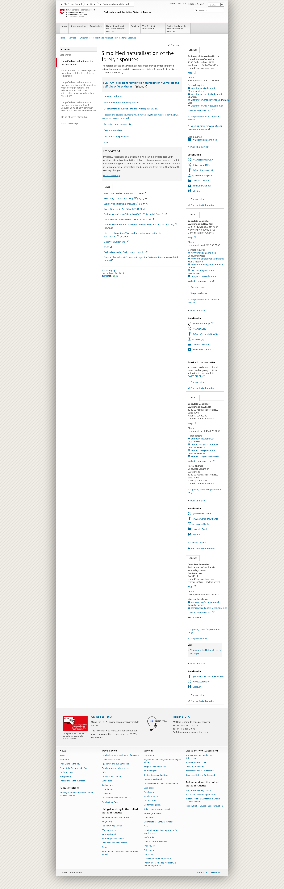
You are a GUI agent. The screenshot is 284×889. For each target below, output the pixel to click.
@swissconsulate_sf (202, 681)
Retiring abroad (109, 834)
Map (190, 72)
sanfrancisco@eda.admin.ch (205, 602)
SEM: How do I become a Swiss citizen (123, 193)
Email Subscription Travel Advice (116, 798)
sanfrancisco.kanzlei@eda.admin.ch (209, 607)
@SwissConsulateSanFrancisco (208, 676)
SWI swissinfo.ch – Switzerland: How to (124, 252)
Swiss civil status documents (117, 124)
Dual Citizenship (111, 175)
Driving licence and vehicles (156, 775)
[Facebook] (103, 276)
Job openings (65, 776)
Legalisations (149, 788)
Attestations (149, 792)
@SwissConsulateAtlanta (205, 518)
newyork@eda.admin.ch (203, 252)
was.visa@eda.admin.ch (205, 139)
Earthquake (107, 781)
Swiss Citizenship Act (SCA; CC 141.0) (123, 209)
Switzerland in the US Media (72, 781)
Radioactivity (107, 785)
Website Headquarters (199, 110)
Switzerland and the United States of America (177, 28)
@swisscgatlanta (200, 524)
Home (62, 38)
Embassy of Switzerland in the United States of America (76, 794)
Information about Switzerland (200, 771)
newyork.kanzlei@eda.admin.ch (207, 258)
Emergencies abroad (153, 779)
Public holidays (197, 146)
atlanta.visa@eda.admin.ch (204, 444)
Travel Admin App (110, 802)
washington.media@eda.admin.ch (208, 94)
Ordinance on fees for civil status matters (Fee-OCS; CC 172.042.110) (139, 224)
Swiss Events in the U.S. (70, 764)
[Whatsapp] (114, 276)
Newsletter (64, 759)
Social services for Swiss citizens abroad (161, 783)
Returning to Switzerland (113, 839)
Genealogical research (153, 813)
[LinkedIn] (108, 276)
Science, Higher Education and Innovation (204, 806)
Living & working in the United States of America (115, 28)
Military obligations (152, 805)
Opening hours (197, 287)
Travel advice (96, 26)
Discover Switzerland (114, 241)
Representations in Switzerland (115, 817)
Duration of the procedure (116, 136)
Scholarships (149, 818)
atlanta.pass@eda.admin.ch (205, 450)
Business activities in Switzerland (200, 775)
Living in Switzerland (195, 767)
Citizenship (85, 38)
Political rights (150, 771)
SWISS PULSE (194, 376)
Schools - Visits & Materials (155, 841)
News (64, 26)
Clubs (104, 847)
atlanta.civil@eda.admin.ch (205, 456)
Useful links (149, 837)
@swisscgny (198, 339)
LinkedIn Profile (201, 180)
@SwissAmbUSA (201, 165)
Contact (191, 49)
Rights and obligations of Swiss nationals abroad (120, 852)
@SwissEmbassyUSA (202, 159)
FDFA (92, 4)
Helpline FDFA (181, 716)
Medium (197, 191)
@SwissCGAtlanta (201, 513)
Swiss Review (149, 846)
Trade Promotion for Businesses (157, 859)
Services (135, 26)
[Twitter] (105, 276)
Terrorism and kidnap (111, 776)
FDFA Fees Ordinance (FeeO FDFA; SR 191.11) (127, 219)
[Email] (117, 276)
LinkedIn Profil (200, 529)
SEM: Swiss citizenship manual (119, 203)
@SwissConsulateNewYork (206, 334)
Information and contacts (197, 762)
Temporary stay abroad (112, 826)
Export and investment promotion (201, 795)
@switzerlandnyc (201, 323)
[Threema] (111, 276)
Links (106, 186)
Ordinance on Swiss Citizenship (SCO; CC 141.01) (129, 214)
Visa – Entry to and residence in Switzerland (199, 756)
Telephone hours (198, 293)
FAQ (103, 772)
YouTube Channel (202, 185)
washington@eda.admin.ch (205, 88)
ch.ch (106, 246)
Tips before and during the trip (115, 764)
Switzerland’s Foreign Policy (198, 790)
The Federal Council (73, 4)
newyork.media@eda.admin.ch (207, 264)
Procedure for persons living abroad (121, 102)
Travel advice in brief (111, 759)
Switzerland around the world (116, 4)
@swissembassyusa (202, 175)
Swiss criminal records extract (157, 809)
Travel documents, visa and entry (116, 768)
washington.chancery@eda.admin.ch (210, 99)
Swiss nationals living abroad (114, 843)
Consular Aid (107, 789)
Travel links (107, 794)
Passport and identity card (155, 767)
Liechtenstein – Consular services (158, 822)
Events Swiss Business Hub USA (73, 768)
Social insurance (151, 796)
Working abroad (109, 830)
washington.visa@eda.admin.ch (207, 105)
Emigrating (107, 822)
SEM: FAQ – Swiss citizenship (118, 198)
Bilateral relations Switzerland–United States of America (203, 800)
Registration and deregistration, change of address (162, 760)
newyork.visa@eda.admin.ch (205, 276)
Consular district (198, 199)
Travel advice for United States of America (120, 755)
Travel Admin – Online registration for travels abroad (161, 831)
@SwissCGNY (199, 328)
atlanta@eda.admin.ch (202, 438)
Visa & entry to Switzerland (149, 27)
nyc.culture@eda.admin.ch (204, 270)
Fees (106, 142)
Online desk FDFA (101, 716)
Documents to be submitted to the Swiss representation (131, 109)
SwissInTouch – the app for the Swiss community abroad (160, 864)
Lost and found (150, 800)
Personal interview (113, 130)
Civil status (148, 854)
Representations (79, 26)
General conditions (113, 96)
